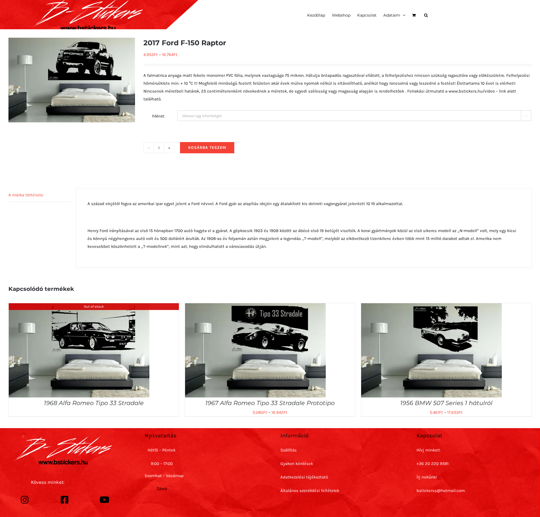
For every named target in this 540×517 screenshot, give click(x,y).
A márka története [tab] (25, 194)
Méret (158, 116)
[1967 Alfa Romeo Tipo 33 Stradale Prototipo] (255, 307)
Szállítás (288, 450)
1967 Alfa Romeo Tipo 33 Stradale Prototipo (270, 402)
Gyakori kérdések (296, 463)
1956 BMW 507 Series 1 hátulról (446, 402)
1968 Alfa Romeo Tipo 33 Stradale (94, 402)
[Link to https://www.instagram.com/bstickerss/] (24, 500)
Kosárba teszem (207, 147)
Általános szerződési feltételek (309, 490)
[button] (426, 14)
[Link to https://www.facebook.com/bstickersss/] (64, 500)
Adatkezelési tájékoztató (304, 477)
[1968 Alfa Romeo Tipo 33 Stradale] (79, 307)
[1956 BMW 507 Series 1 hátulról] (431, 307)
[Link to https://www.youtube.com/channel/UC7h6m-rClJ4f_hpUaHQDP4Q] (104, 500)
